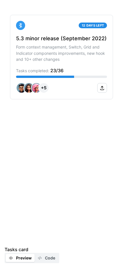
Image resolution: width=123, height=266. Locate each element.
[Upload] (102, 88)
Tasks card (16, 249)
